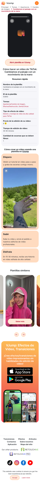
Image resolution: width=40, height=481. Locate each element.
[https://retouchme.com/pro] (20, 454)
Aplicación (12, 444)
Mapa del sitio (26, 444)
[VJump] (7, 3)
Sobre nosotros (26, 442)
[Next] (23, 334)
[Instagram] (17, 462)
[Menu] (37, 3)
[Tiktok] (10, 462)
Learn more (26, 478)
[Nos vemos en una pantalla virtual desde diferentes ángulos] (13, 406)
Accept (14, 478)
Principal (4, 7)
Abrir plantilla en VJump (20, 62)
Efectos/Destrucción (10, 106)
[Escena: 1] (20, 198)
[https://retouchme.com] (29, 449)
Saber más (20, 321)
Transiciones (8, 439)
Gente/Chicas (23, 106)
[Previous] (16, 334)
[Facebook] (24, 462)
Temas (14, 7)
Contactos (11, 442)
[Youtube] (30, 462)
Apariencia (24, 7)
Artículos (33, 439)
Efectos (21, 439)
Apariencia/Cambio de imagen (14, 104)
